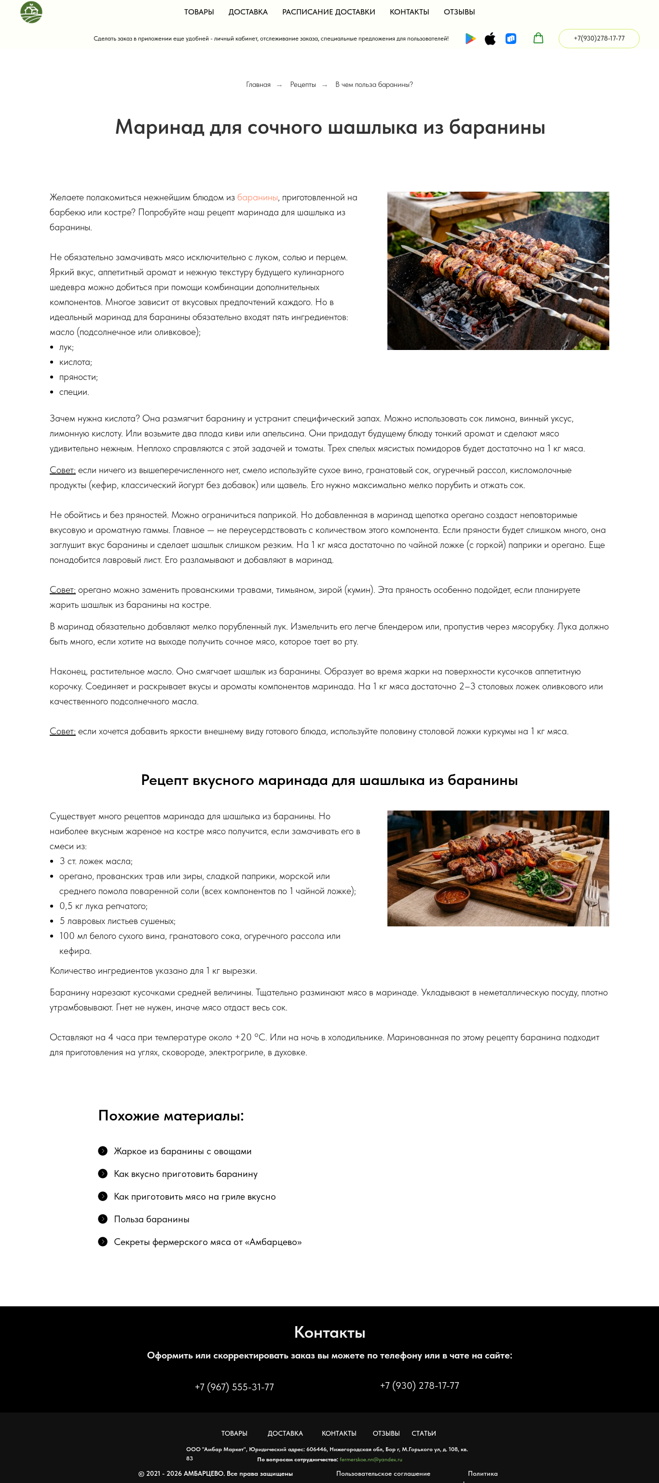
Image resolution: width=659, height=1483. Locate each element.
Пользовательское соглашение (383, 1473)
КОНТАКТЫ (409, 11)
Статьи (424, 1433)
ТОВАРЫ (199, 11)
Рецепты (303, 84)
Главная (258, 84)
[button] (538, 38)
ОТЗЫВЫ (459, 11)
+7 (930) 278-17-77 (419, 1385)
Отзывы (386, 1433)
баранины (257, 197)
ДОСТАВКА (248, 11)
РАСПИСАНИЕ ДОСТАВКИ (328, 11)
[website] (470, 38)
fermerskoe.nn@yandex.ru (371, 1459)
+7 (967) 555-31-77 (234, 1387)
